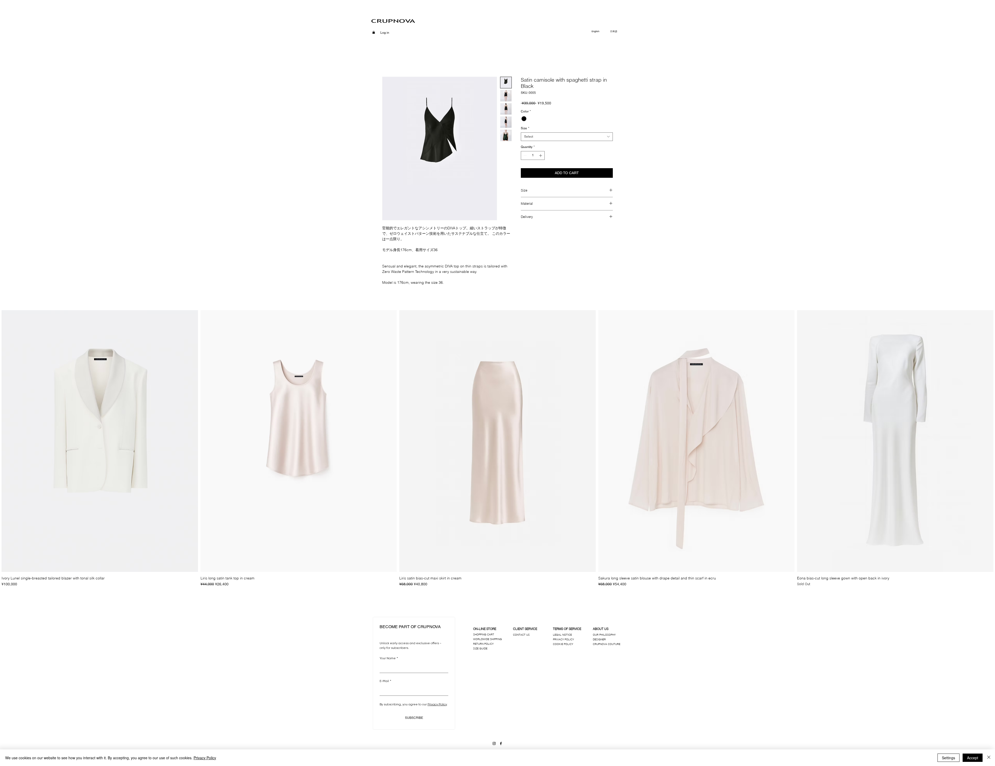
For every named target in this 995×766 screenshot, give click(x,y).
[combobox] (567, 136)
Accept (972, 757)
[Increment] (541, 155)
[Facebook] (501, 743)
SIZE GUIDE (480, 648)
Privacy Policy (205, 757)
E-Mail (385, 681)
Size (525, 128)
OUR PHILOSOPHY (604, 634)
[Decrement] (524, 155)
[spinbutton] (532, 155)
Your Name (389, 658)
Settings (948, 757)
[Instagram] (494, 743)
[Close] (989, 758)
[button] (373, 32)
